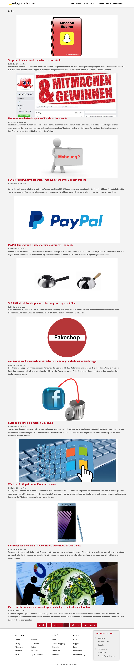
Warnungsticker (75, 3)
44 (61, 624)
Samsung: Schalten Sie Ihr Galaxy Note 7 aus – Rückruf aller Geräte (44, 545)
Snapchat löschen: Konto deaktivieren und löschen (35, 60)
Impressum (61, 664)
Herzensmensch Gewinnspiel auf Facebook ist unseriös (38, 118)
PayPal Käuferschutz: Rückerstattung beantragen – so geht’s (40, 244)
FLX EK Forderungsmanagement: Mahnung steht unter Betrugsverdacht (47, 179)
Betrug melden (118, 3)
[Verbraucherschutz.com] (21, 3)
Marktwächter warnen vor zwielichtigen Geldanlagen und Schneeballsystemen (50, 607)
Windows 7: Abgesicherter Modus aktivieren (32, 484)
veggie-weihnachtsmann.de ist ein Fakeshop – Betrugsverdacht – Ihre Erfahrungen (52, 361)
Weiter (92, 625)
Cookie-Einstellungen (106, 656)
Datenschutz (72, 664)
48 (85, 624)
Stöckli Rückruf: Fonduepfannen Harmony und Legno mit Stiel (42, 303)
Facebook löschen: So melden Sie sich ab (30, 422)
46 (73, 624)
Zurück (41, 625)
